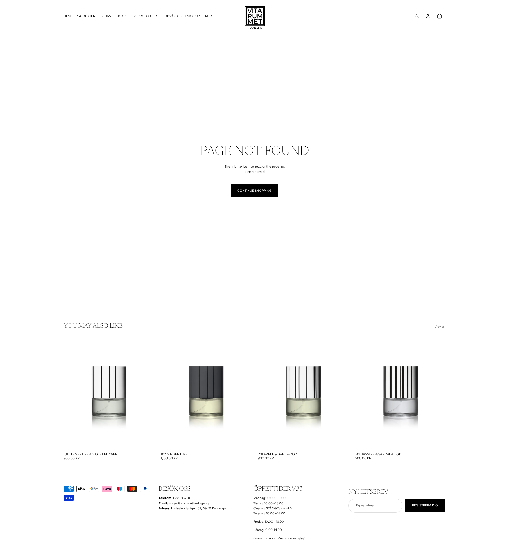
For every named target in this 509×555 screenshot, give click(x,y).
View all (440, 326)
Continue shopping (254, 190)
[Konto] (428, 16)
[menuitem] (208, 16)
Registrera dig (425, 505)
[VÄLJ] (146, 442)
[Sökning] (417, 16)
